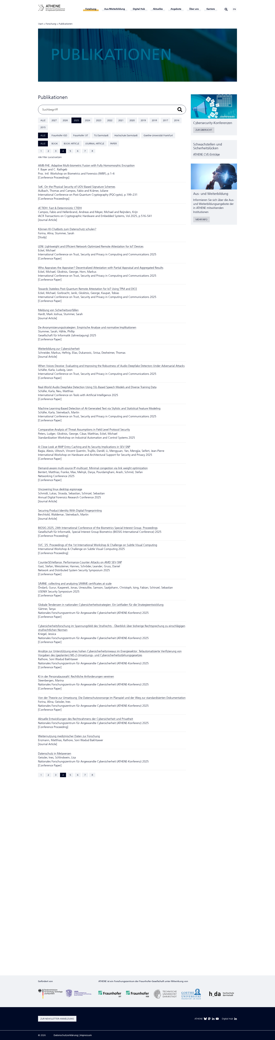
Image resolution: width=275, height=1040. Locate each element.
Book (55, 143)
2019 (143, 120)
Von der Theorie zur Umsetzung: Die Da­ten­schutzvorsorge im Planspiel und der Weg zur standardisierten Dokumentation (112, 698)
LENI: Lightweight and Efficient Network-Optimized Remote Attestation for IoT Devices (90, 246)
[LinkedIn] (213, 1018)
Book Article (71, 143)
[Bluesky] (205, 1018)
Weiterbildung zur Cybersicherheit (59, 348)
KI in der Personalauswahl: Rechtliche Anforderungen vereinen (76, 676)
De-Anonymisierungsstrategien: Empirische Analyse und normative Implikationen (87, 327)
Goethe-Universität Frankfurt (158, 135)
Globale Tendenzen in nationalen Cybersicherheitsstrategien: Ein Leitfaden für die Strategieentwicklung (100, 604)
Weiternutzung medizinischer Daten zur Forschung (69, 736)
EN (234, 9)
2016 (176, 120)
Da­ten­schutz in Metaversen (54, 753)
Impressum (86, 1035)
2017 (165, 120)
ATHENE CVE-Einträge (206, 154)
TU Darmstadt (101, 135)
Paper (113, 143)
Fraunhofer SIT (80, 135)
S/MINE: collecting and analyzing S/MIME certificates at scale (75, 583)
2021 (120, 120)
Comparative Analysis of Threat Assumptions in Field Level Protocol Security (84, 429)
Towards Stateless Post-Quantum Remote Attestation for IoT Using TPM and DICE (87, 289)
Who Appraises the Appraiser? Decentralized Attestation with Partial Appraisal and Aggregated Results (100, 267)
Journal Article (94, 143)
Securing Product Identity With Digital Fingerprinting (70, 510)
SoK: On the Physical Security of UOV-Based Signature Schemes (76, 186)
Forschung (51, 23)
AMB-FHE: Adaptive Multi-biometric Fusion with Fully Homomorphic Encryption (86, 165)
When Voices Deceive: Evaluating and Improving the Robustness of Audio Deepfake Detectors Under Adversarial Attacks (111, 366)
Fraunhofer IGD (59, 135)
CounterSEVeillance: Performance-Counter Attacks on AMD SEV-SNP (80, 562)
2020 (132, 120)
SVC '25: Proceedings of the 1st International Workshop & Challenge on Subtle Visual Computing (97, 545)
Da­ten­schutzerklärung (66, 1035)
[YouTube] (217, 1018)
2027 (54, 120)
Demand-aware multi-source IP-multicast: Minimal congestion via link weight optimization (93, 468)
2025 (76, 120)
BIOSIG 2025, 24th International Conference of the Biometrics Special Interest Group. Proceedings (98, 528)
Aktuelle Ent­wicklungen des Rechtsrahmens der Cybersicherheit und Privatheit (85, 719)
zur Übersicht (204, 129)
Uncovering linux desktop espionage (60, 489)
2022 (109, 120)
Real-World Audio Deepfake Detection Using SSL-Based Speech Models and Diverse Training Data (97, 387)
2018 (154, 120)
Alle (43, 120)
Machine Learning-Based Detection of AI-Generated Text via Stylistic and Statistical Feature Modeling (99, 408)
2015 (43, 127)
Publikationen (65, 23)
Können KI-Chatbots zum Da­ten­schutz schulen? (67, 229)
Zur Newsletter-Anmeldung (57, 1018)
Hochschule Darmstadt (126, 135)
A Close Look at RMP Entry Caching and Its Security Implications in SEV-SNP (84, 447)
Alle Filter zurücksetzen (50, 157)
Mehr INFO (201, 219)
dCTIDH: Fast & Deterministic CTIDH (60, 208)
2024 (87, 120)
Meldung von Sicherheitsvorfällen (58, 310)
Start (40, 23)
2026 (65, 120)
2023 (98, 120)
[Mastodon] (209, 1018)
